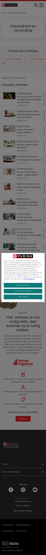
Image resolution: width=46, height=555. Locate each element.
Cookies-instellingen (23, 285)
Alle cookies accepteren (23, 291)
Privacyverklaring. (29, 279)
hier (19, 275)
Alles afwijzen (23, 297)
